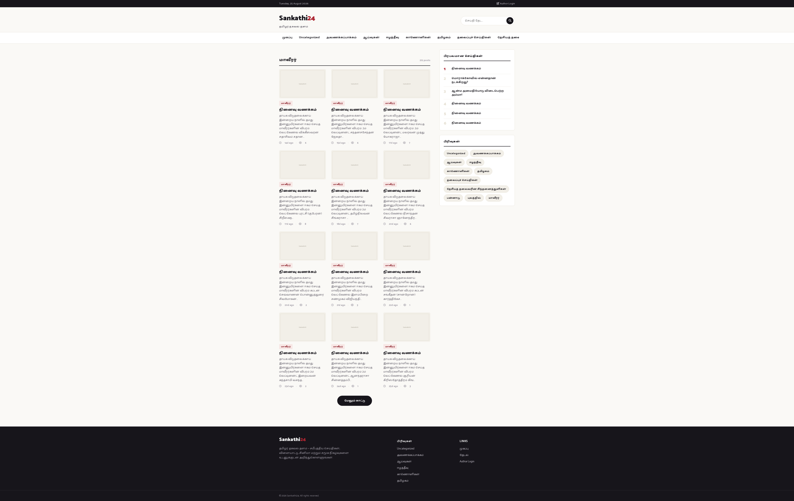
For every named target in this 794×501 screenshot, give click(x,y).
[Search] (509, 20)
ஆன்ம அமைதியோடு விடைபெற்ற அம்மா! (478, 93)
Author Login (507, 3)
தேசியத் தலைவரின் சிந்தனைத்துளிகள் (476, 189)
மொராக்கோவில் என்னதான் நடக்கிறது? (474, 80)
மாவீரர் (494, 198)
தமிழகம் (444, 37)
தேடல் (464, 455)
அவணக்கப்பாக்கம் (341, 37)
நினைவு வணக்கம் (298, 110)
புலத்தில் (474, 198)
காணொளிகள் (418, 37)
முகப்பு (287, 37)
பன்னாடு (453, 198)
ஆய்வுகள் (371, 37)
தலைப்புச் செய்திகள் (474, 37)
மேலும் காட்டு (354, 400)
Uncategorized (309, 37)
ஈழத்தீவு (392, 37)
